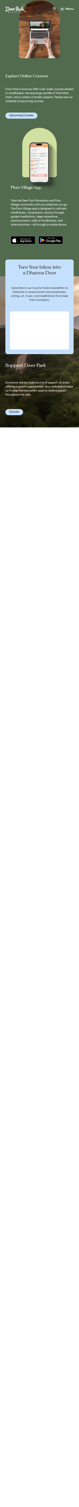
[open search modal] (54, 9)
